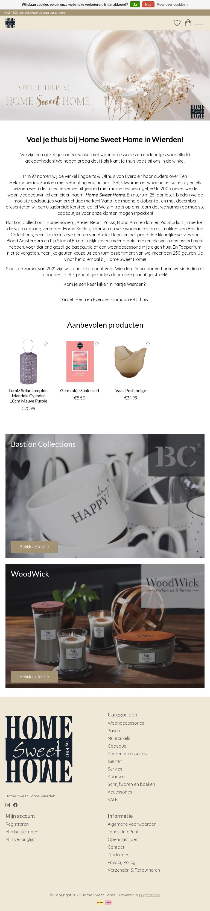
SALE (113, 799)
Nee (148, 5)
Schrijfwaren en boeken (131, 784)
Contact (116, 847)
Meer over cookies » (172, 5)
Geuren (115, 761)
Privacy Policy (121, 862)
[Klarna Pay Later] (108, 903)
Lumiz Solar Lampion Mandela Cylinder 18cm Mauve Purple (28, 395)
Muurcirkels (119, 738)
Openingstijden (123, 839)
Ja (135, 5)
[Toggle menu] (199, 22)
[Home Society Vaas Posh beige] (130, 361)
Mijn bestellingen (21, 831)
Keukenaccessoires (127, 753)
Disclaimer (118, 854)
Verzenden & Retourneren (134, 870)
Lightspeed (151, 895)
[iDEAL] (99, 903)
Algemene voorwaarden (132, 824)
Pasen (114, 730)
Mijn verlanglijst (20, 839)
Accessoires (120, 792)
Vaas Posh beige (130, 390)
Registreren (17, 824)
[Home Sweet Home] (10, 22)
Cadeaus (117, 746)
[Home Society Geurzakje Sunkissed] (79, 361)
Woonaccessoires (126, 723)
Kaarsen (116, 776)
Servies (115, 769)
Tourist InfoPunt (123, 831)
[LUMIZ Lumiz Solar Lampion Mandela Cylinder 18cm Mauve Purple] (28, 361)
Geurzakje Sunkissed (79, 390)
